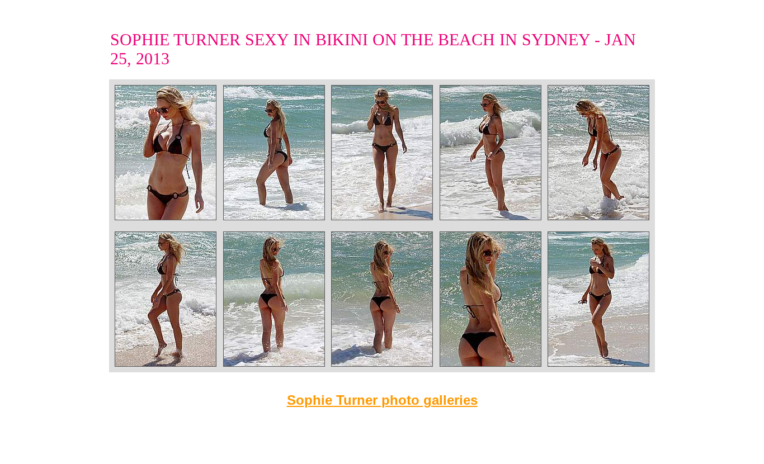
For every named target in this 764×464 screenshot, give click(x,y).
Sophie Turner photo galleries (382, 400)
